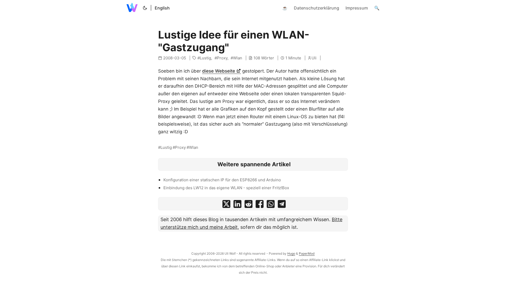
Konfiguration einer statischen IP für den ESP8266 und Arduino (222, 179)
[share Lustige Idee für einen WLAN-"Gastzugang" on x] (226, 205)
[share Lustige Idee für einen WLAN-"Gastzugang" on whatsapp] (271, 205)
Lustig (205, 57)
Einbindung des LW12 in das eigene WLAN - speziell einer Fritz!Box (226, 187)
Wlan (237, 57)
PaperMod (307, 253)
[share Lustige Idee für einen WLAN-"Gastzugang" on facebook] (260, 205)
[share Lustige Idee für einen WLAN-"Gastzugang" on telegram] (282, 205)
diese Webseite (219, 71)
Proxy (222, 57)
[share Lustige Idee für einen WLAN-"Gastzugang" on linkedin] (237, 205)
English (162, 8)
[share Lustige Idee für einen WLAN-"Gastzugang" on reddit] (248, 205)
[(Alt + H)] (133, 8)
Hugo (291, 253)
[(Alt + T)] (145, 8)
